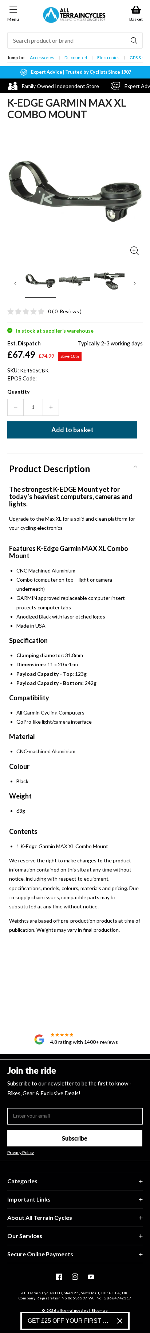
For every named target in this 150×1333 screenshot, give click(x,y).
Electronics (108, 57)
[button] (75, 466)
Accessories (42, 57)
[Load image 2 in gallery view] (74, 281)
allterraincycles (72, 1310)
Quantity (18, 391)
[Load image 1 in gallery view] (40, 281)
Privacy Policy (20, 1152)
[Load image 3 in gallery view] (109, 281)
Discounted (75, 57)
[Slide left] (15, 283)
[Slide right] (135, 283)
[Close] (119, 1321)
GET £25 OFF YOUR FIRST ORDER (69, 1321)
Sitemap (100, 1310)
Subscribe (74, 1138)
